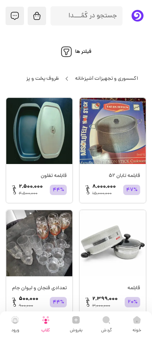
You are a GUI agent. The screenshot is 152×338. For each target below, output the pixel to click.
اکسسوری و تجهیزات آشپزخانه (106, 79)
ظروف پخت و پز (42, 79)
